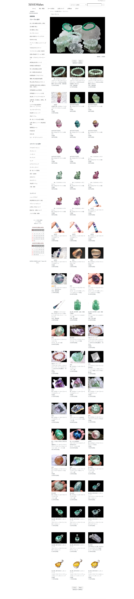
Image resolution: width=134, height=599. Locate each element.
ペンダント (32, 154)
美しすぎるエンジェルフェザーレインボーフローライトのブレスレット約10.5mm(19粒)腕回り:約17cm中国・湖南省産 (77, 82)
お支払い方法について (35, 207)
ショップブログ (33, 197)
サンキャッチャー (34, 167)
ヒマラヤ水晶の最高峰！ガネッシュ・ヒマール (36, 105)
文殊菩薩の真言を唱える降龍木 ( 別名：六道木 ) (38, 86)
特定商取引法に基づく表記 (36, 200)
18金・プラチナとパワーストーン (37, 58)
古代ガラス (32, 177)
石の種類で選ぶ (58, 11)
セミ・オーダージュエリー (36, 137)
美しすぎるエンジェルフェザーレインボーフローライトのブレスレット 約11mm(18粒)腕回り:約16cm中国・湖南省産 (95, 82)
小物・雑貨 (32, 186)
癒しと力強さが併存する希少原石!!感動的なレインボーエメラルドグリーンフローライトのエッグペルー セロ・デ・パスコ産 (59, 445)
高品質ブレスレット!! (35, 113)
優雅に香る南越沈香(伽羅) (36, 78)
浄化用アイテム (33, 183)
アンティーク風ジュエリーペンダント (38, 43)
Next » (80, 61)
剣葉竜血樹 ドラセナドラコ (36, 75)
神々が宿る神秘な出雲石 (36, 69)
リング (31, 160)
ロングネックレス (34, 33)
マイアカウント (101, 0)
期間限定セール (33, 127)
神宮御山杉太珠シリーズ (36, 62)
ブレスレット (33, 151)
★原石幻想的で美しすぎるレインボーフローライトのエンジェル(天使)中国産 (59, 108)
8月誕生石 (32, 130)
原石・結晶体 (33, 173)
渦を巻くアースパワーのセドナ (37, 96)
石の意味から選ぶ (34, 29)
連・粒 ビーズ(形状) (35, 170)
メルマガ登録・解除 (35, 213)
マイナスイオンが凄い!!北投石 (37, 51)
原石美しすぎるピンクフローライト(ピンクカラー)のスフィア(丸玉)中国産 (59, 470)
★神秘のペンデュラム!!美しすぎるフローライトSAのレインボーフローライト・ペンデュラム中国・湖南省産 (59, 315)
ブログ (80, 8)
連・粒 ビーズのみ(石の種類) (37, 119)
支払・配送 (42, 8)
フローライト (65, 11)
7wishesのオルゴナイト (35, 47)
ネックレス (32, 157)
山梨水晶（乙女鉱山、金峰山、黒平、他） (38, 100)
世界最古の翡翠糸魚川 (35, 65)
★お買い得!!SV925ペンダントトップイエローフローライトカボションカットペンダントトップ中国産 (95, 574)
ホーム (34, 8)
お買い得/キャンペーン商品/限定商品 (38, 123)
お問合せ (70, 8)
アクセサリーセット (35, 147)
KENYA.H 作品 (33, 39)
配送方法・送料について (36, 210)
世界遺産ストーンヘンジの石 (37, 93)
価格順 (98, 56)
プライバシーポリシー (35, 203)
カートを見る (51, 8)
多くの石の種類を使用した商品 (37, 23)
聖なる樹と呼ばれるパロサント (37, 82)
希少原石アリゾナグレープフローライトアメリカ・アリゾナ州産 (77, 339)
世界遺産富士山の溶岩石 (36, 90)
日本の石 (32, 134)
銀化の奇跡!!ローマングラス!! (37, 36)
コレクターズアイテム (35, 109)
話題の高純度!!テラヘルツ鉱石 (37, 54)
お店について (61, 8)
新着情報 (32, 16)
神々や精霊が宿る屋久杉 (36, 72)
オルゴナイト (33, 180)
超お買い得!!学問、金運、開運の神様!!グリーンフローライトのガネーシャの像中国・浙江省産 (77, 315)
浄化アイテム (33, 116)
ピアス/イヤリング (34, 164)
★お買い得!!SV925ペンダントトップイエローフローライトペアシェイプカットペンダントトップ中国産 (59, 574)
